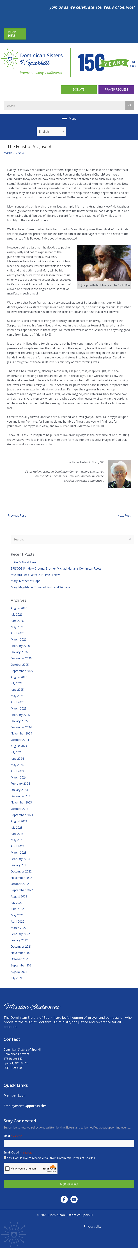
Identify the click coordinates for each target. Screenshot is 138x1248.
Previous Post (15, 515)
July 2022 (16, 903)
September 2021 (22, 965)
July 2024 (16, 752)
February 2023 (20, 859)
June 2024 (17, 759)
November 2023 (21, 802)
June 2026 (17, 621)
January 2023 (19, 865)
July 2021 (16, 978)
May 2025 (17, 696)
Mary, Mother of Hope (25, 581)
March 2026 (18, 639)
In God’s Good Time (23, 562)
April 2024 (17, 771)
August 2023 (19, 821)
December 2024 (21, 727)
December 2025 (21, 658)
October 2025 (20, 665)
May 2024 (17, 765)
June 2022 (17, 909)
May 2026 (17, 627)
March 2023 (18, 853)
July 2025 (16, 683)
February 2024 (20, 784)
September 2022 (22, 890)
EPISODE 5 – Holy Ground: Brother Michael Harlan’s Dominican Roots (56, 568)
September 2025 (22, 671)
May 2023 (17, 840)
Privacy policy (92, 1226)
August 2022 (19, 896)
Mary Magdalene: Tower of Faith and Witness (40, 587)
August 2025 (19, 677)
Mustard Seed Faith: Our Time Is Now (35, 575)
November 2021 (21, 953)
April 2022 (17, 922)
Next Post (126, 515)
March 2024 (18, 777)
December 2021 (21, 946)
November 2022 (21, 878)
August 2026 (19, 608)
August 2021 (19, 972)
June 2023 (17, 834)
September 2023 (22, 815)
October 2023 (20, 809)
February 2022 (20, 934)
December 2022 (21, 871)
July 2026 (16, 614)
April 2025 (17, 702)
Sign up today (69, 1184)
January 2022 (19, 940)
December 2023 (21, 796)
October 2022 (20, 884)
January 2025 (19, 721)
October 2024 (20, 740)
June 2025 (17, 690)
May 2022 (17, 915)
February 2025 (20, 715)
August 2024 (19, 746)
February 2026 (20, 646)
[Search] (129, 105)
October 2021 (20, 959)
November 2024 (21, 733)
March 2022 (18, 928)
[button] (79, 89)
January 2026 (19, 652)
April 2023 (17, 846)
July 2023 (16, 828)
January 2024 (19, 790)
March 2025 (18, 708)
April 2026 (17, 633)
